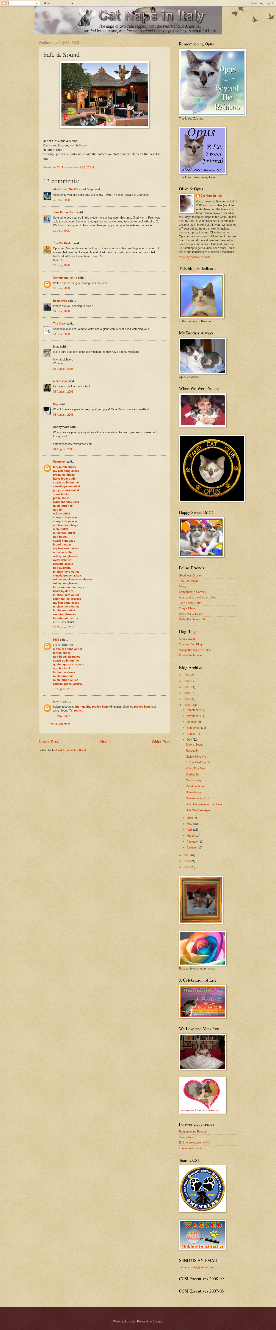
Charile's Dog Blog (190, 644)
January (192, 847)
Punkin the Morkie (190, 655)
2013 (186, 675)
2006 (186, 861)
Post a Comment (59, 724)
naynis (57, 701)
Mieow (183, 586)
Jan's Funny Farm (190, 602)
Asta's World (187, 639)
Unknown (59, 461)
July (190, 739)
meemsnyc (60, 381)
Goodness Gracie (190, 575)
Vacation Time (195, 786)
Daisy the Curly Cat (191, 613)
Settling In (192, 774)
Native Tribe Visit (196, 756)
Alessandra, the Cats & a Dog (197, 597)
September (194, 727)
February (193, 841)
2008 (186, 705)
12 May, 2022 (61, 716)
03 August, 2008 (63, 391)
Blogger (157, 1321)
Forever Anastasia (190, 1148)
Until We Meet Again (198, 810)
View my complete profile (194, 257)
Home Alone (193, 792)
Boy (55, 404)
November (193, 716)
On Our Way (193, 780)
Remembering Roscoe (193, 1131)
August (191, 733)
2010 (186, 693)
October (192, 721)
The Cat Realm (62, 243)
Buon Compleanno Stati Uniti (204, 804)
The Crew (59, 323)
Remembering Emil (198, 798)
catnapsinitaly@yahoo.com (196, 1267)
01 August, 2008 (63, 368)
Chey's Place (187, 608)
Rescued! (192, 750)
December (193, 710)
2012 (186, 681)
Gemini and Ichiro (65, 277)
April (190, 829)
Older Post (161, 742)
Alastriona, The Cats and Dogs (73, 189)
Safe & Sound (194, 744)
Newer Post (49, 742)
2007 (186, 855)
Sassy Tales (186, 1137)
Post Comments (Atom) (71, 750)
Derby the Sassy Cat (192, 619)
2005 (186, 867)
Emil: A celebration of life (194, 1142)
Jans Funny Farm (64, 212)
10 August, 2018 (63, 689)
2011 (186, 687)
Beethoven (60, 300)
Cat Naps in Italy (211, 195)
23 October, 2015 (63, 627)
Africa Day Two (195, 768)
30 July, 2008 (61, 200)
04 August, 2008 (63, 449)
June (190, 817)
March (191, 835)
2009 (186, 699)
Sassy (83, 145)
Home (105, 742)
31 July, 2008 (61, 311)
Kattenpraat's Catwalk (192, 592)
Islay (56, 346)
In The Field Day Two (199, 762)
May (190, 823)
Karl (72, 145)
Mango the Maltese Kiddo (195, 650)
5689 (56, 639)
